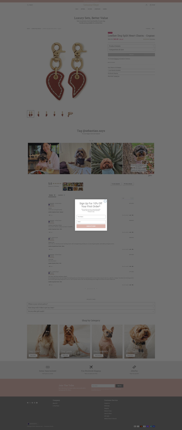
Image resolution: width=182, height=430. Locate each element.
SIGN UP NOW (91, 226)
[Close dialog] (105, 201)
